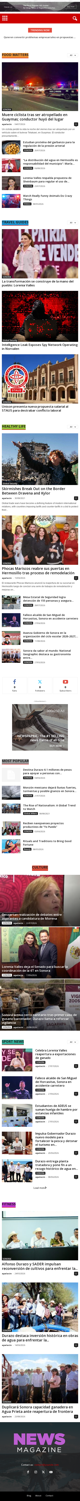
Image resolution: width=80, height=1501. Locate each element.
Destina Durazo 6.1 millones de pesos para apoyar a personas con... (47, 771)
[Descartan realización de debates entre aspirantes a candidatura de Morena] (40, 900)
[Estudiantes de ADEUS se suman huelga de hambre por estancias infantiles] (17, 1115)
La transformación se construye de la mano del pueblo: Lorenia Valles (37, 283)
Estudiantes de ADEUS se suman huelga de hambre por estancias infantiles (56, 1109)
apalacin (7, 124)
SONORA (7, 109)
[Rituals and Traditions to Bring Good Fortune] (11, 846)
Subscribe (65, 680)
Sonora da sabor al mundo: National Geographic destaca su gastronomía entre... (47, 654)
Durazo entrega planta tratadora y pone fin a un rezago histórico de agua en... (56, 1165)
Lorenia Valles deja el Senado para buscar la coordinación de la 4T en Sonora (35, 968)
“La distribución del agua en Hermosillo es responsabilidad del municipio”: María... (50, 161)
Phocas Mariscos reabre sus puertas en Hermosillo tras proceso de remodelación (38, 570)
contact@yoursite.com (46, 1464)
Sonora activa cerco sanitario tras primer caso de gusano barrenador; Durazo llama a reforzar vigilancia (39, 1019)
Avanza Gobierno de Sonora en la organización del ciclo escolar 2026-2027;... (50, 634)
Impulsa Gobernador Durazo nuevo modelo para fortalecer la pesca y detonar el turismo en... (56, 1139)
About (38, 1495)
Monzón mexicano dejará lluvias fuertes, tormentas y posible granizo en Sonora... (49, 789)
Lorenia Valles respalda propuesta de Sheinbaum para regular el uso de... (47, 179)
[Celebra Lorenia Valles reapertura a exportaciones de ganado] (17, 1060)
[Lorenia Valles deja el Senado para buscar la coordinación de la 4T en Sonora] (40, 953)
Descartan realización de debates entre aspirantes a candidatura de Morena (32, 916)
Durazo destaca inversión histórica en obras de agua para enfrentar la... (40, 1338)
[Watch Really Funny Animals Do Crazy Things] (11, 201)
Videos (27, 204)
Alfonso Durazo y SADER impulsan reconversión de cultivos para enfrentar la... (40, 1266)
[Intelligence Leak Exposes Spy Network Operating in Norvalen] (40, 316)
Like (14, 680)
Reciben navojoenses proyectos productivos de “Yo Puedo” (43, 825)
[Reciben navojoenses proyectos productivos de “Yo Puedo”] (11, 828)
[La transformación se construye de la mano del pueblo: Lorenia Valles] (40, 253)
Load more (39, 1188)
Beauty (27, 849)
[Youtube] (51, 1472)
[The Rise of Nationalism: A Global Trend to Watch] (11, 808)
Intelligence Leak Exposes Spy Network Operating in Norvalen (40, 347)
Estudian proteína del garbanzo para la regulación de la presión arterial (49, 143)
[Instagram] (36, 1472)
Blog (29, 1495)
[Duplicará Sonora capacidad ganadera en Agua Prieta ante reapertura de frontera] (40, 1378)
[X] (44, 1472)
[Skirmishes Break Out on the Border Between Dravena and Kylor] (40, 459)
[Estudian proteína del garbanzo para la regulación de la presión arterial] (11, 147)
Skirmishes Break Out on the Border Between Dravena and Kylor (33, 491)
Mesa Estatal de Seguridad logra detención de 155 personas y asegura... (48, 598)
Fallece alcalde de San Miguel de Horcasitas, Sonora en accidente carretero (50, 616)
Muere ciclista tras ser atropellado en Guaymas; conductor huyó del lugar (34, 117)
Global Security (10, 340)
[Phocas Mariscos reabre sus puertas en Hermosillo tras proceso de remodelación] (40, 540)
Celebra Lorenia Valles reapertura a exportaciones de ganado (55, 1054)
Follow (40, 680)
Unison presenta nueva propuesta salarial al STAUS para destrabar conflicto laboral (35, 408)
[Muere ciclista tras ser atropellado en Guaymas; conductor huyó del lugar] (40, 86)
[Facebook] (29, 1472)
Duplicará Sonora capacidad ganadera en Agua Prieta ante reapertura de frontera (37, 1409)
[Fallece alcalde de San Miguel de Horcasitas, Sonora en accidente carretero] (11, 620)
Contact (49, 1495)
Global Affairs (30, 813)
